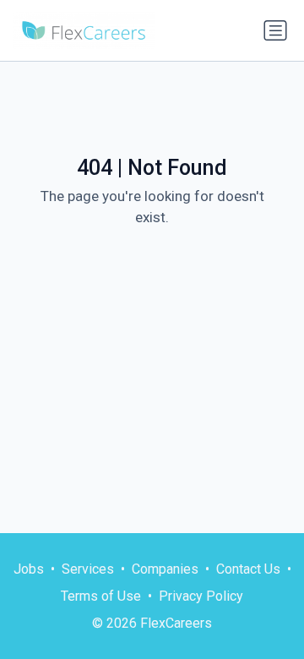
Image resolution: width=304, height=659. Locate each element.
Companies (165, 569)
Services (88, 569)
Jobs (29, 569)
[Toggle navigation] (275, 30)
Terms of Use (101, 596)
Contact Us (248, 569)
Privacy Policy (201, 596)
